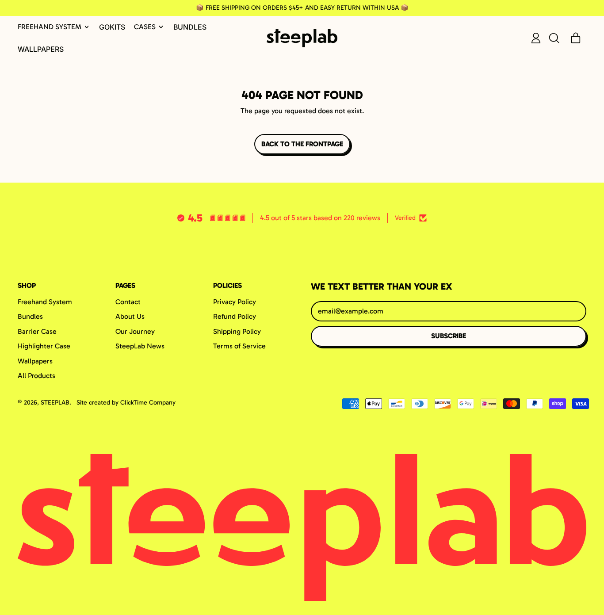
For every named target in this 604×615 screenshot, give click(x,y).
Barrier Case (37, 331)
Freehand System (45, 302)
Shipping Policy (237, 331)
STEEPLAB (55, 402)
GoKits (112, 27)
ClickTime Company (148, 402)
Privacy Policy (234, 302)
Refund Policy (234, 316)
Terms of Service (239, 346)
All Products (36, 375)
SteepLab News (139, 346)
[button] (553, 38)
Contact (128, 302)
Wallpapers (41, 49)
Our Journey (135, 331)
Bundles (189, 27)
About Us (130, 316)
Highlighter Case (44, 346)
